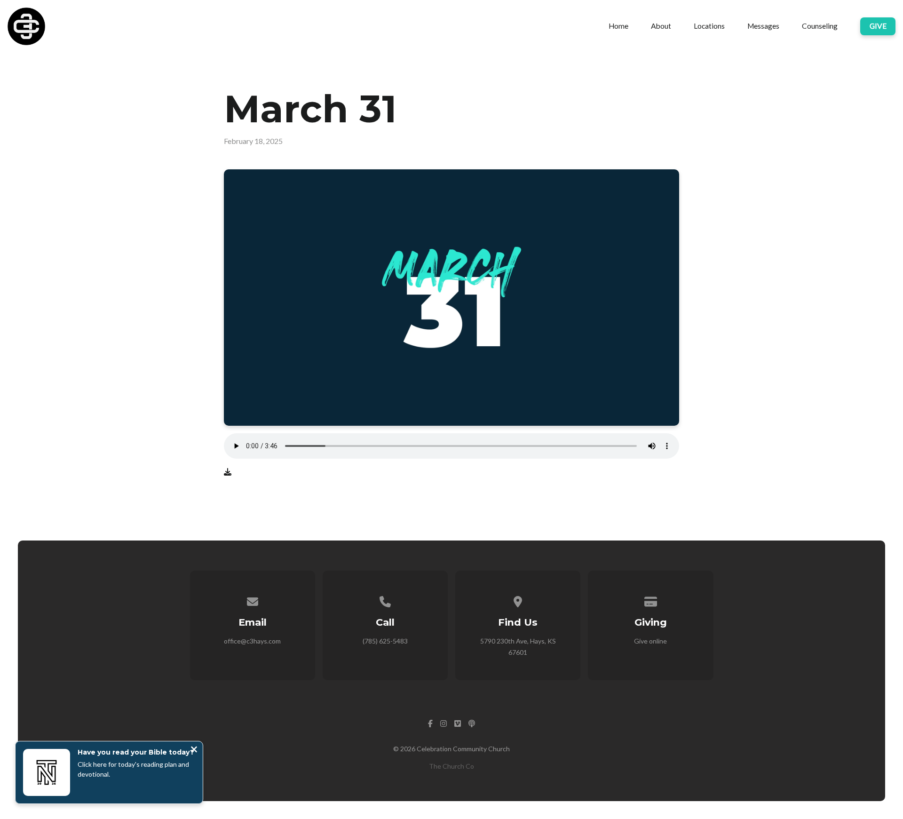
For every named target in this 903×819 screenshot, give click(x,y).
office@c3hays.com (252, 641)
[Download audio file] (227, 471)
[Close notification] (194, 750)
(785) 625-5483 (385, 641)
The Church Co (451, 766)
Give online (650, 641)
